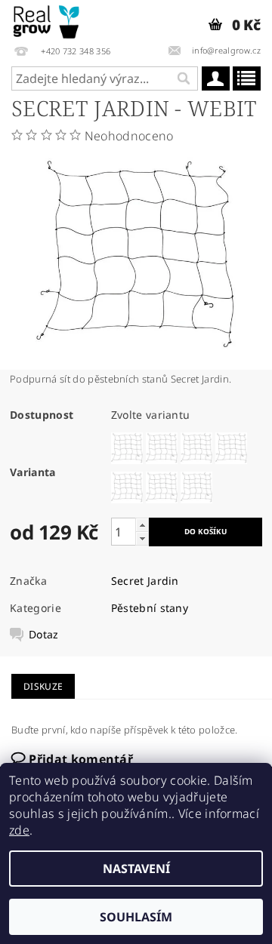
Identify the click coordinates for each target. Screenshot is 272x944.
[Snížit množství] (142, 538)
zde (19, 830)
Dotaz (44, 634)
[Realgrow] (47, 19)
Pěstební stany (149, 608)
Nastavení (136, 868)
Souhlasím (136, 917)
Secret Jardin (145, 580)
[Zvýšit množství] (142, 525)
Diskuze (43, 686)
